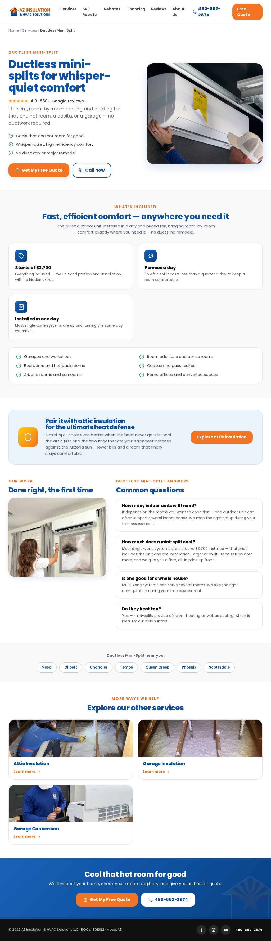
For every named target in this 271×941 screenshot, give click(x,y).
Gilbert (70, 667)
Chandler (98, 667)
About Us (179, 11)
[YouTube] (226, 930)
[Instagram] (213, 930)
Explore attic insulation (221, 437)
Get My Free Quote (42, 170)
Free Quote (243, 11)
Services (68, 9)
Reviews (159, 9)
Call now (95, 170)
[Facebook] (201, 930)
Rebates (112, 9)
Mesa (47, 667)
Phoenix (189, 667)
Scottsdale (219, 667)
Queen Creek (157, 667)
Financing (135, 9)
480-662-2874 (209, 12)
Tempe (126, 667)
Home (13, 30)
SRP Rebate (90, 11)
